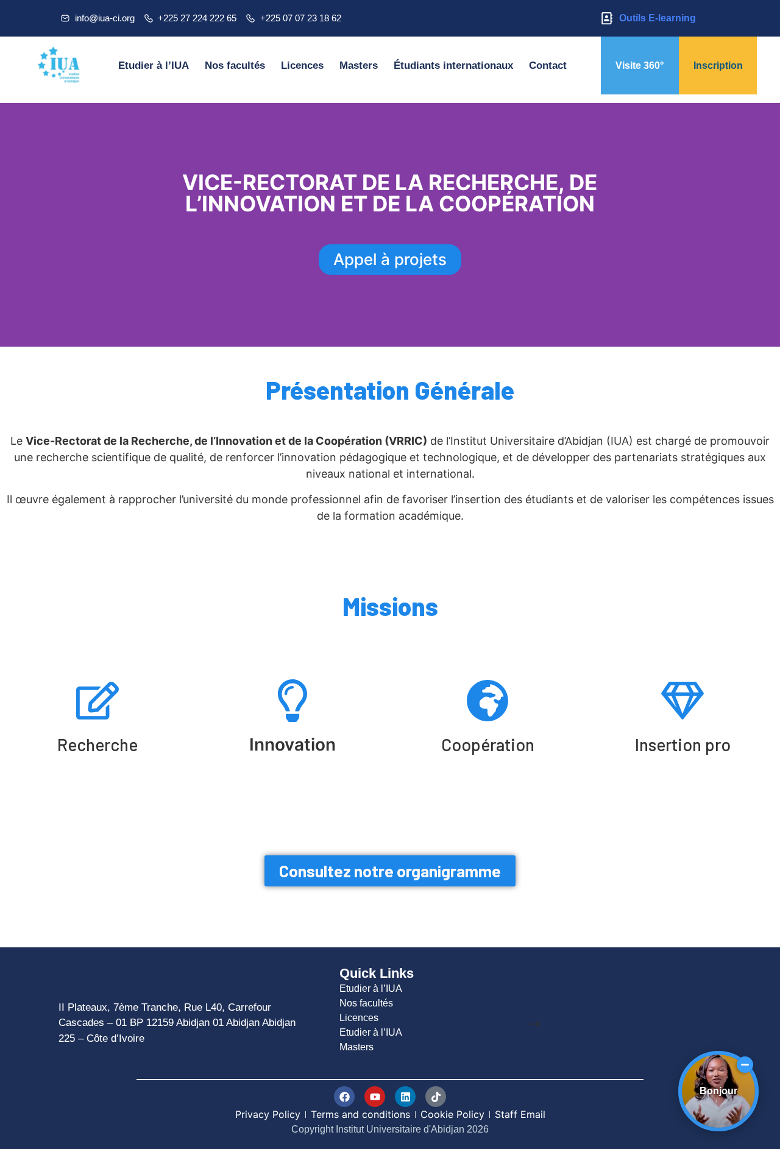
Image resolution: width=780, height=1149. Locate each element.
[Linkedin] (405, 1096)
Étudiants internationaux (453, 65)
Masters (358, 65)
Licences (302, 65)
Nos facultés (235, 65)
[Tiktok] (435, 1096)
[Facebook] (344, 1096)
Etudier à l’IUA (153, 65)
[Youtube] (374, 1096)
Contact (548, 65)
